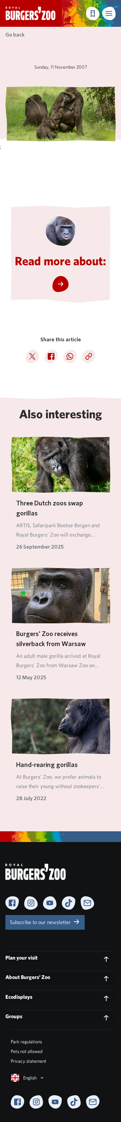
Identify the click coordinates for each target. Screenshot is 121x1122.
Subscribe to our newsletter (41, 922)
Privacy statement (28, 1061)
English (30, 1078)
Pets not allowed (26, 1051)
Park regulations (26, 1042)
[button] (109, 13)
